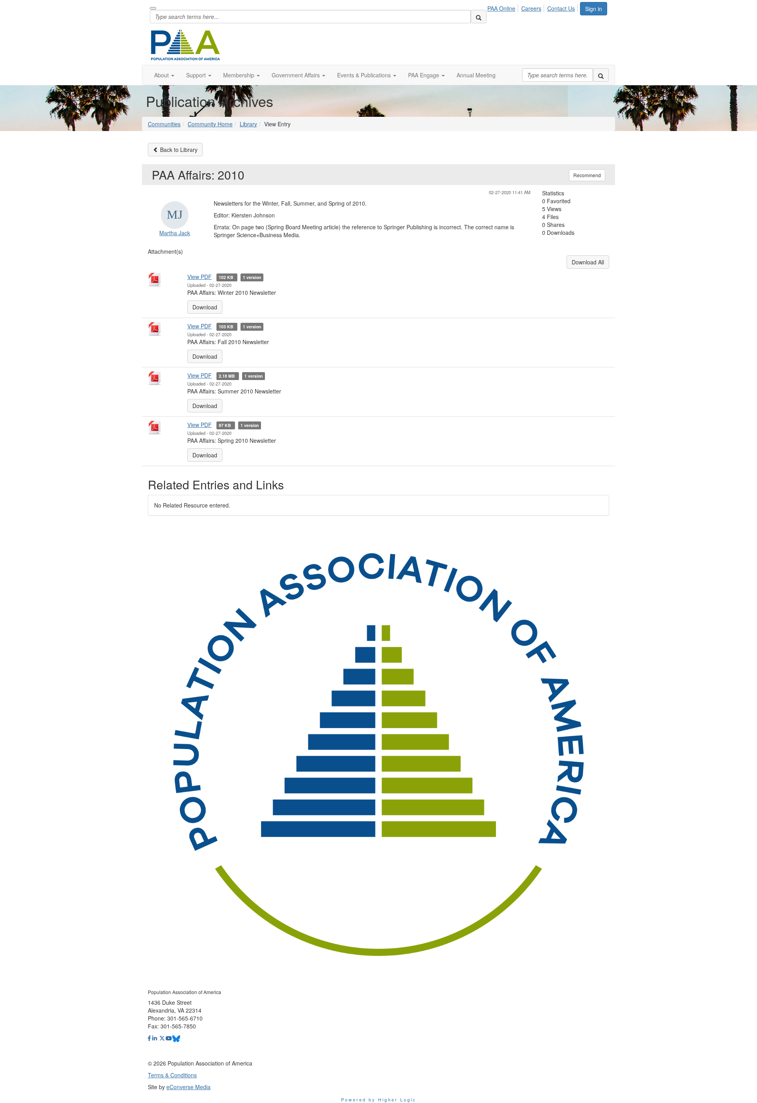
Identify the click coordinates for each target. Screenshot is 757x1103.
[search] (479, 16)
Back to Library (178, 150)
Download (204, 307)
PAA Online (501, 8)
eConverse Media (188, 1087)
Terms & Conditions (172, 1075)
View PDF (199, 277)
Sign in (593, 9)
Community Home (210, 124)
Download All (588, 262)
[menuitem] (503, 7)
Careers (531, 8)
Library (248, 124)
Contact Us (561, 8)
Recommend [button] (587, 175)
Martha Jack (174, 233)
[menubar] (533, 7)
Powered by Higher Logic (378, 1099)
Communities (164, 124)
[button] (164, 75)
